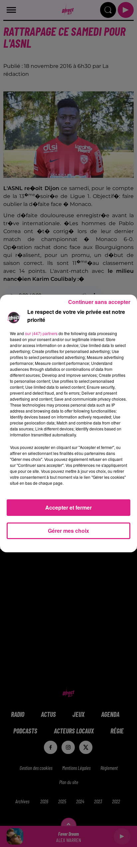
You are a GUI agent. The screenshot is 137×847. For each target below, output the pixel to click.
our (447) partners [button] (41, 333)
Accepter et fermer (68, 507)
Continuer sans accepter (99, 302)
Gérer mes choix (68, 530)
